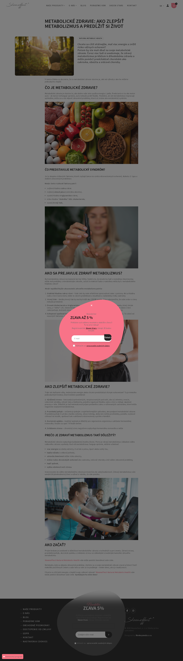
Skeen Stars (91, 328)
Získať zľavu (107, 337)
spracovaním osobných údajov (98, 346)
